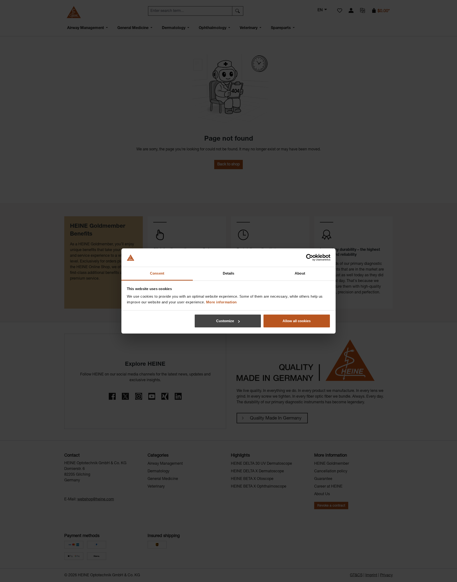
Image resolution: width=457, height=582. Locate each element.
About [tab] (300, 273)
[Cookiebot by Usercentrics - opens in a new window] (309, 257)
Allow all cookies (297, 321)
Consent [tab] (157, 273)
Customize (225, 321)
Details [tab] (228, 273)
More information (221, 302)
